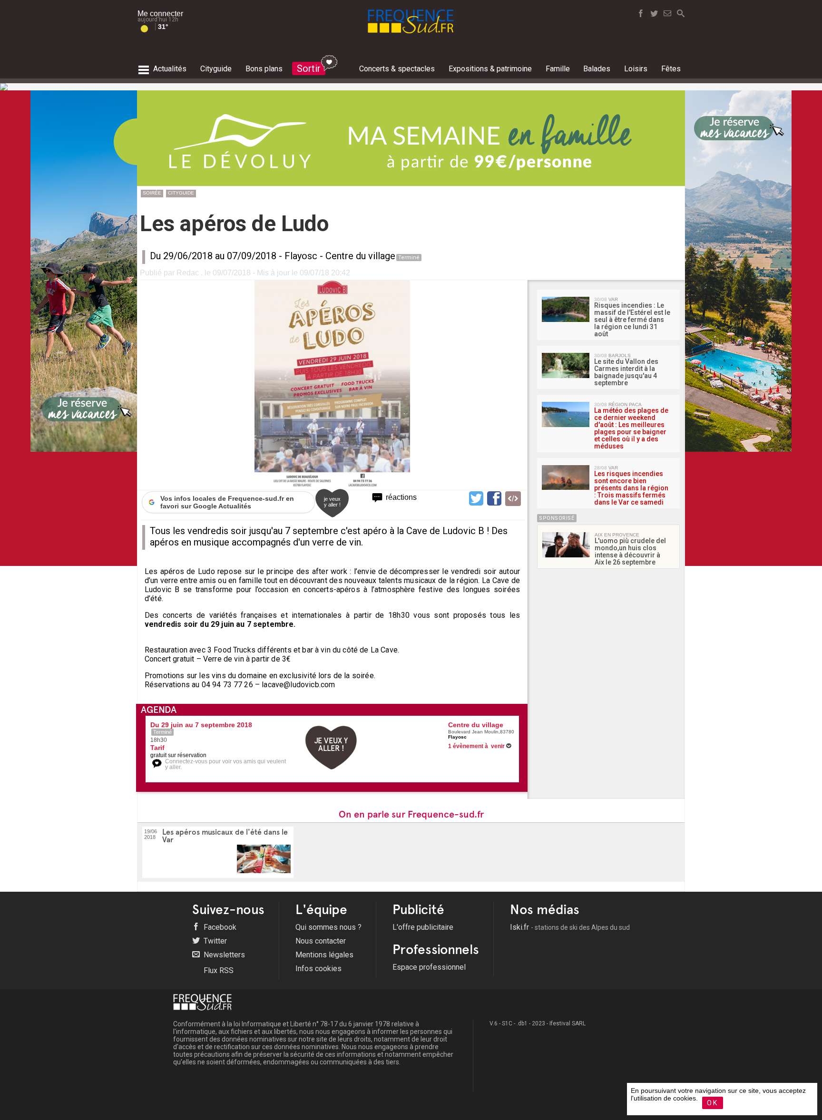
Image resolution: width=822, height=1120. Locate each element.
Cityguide (181, 192)
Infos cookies (318, 968)
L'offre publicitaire (422, 927)
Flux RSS (218, 970)
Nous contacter (320, 940)
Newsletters (223, 954)
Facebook (219, 927)
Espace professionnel (429, 967)
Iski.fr (570, 927)
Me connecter (160, 14)
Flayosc (300, 256)
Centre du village (360, 256)
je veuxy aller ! (332, 501)
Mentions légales (324, 954)
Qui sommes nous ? (328, 927)
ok (712, 1103)
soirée (152, 192)
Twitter (214, 940)
